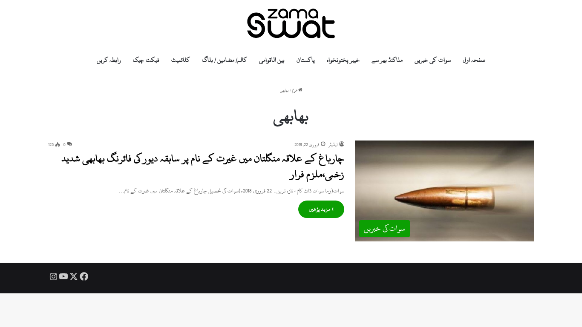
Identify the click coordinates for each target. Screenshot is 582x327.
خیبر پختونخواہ (343, 60)
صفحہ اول (474, 60)
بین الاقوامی (272, 60)
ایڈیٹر (333, 145)
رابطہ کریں (109, 60)
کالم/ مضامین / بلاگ (224, 60)
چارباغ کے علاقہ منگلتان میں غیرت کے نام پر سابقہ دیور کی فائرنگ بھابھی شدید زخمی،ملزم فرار (202, 166)
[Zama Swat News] (291, 23)
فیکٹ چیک (146, 60)
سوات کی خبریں (432, 60)
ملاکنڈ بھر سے (387, 60)
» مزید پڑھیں (321, 209)
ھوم (295, 90)
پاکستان (306, 60)
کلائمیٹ (180, 60)
